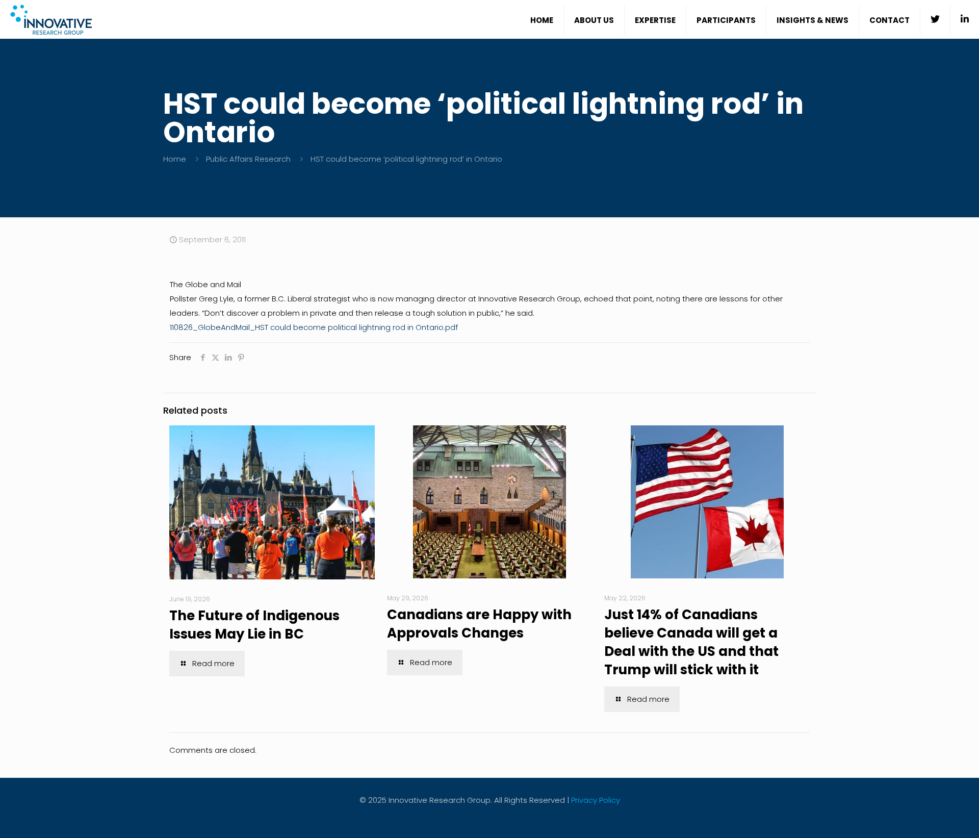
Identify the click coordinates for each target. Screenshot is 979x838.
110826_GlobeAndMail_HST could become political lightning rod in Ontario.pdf (314, 327)
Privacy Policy (595, 800)
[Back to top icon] (930, 817)
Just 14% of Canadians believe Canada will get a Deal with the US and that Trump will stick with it (691, 642)
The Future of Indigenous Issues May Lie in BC (254, 624)
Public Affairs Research (248, 159)
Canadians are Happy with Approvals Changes (479, 623)
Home (174, 159)
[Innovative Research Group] (51, 19)
